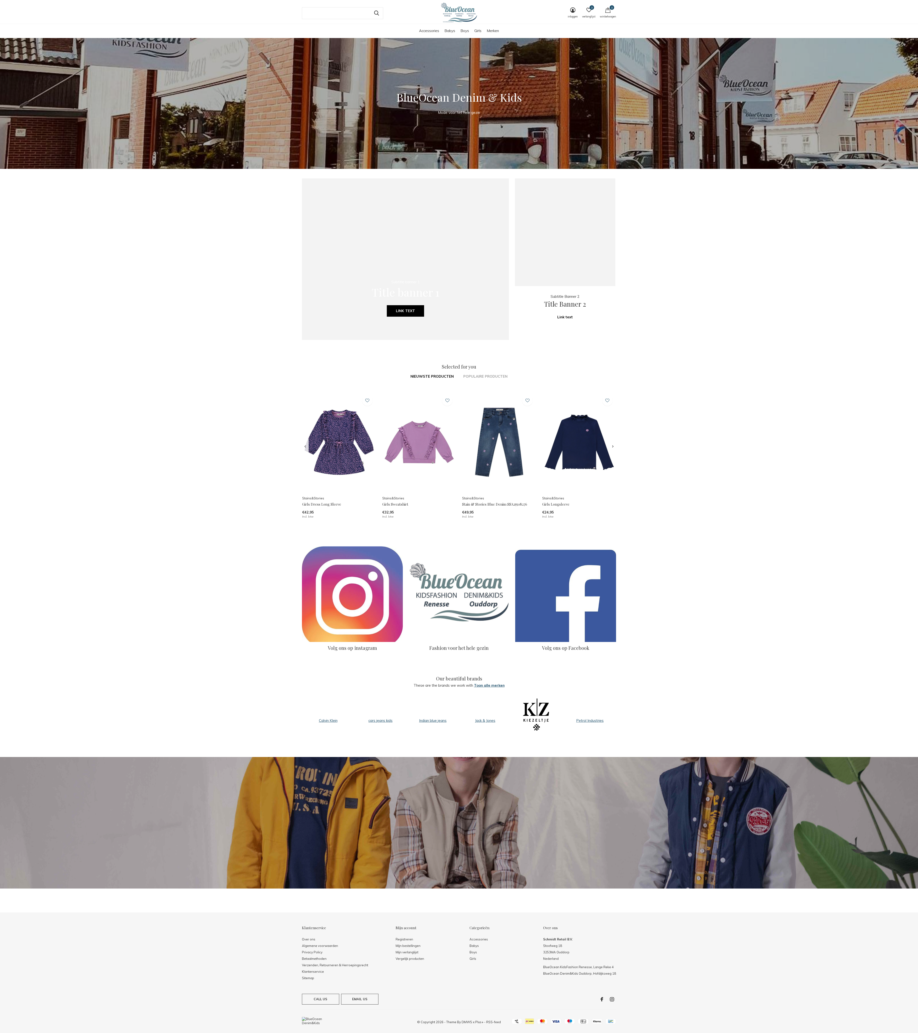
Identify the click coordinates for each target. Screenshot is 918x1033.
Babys (449, 30)
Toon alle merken (489, 685)
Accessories (429, 30)
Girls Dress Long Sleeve (321, 504)
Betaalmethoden (314, 959)
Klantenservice (313, 971)
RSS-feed (493, 1022)
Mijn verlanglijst (407, 952)
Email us (359, 999)
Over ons (308, 939)
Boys (464, 30)
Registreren (404, 939)
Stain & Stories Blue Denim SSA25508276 (494, 504)
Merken (493, 30)
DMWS (467, 1022)
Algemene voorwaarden (320, 946)
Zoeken (376, 13)
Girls (477, 30)
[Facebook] (602, 999)
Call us (320, 999)
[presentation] (305, 446)
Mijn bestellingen (408, 946)
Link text (405, 311)
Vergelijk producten (410, 959)
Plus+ (479, 1022)
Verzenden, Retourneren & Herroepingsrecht (335, 965)
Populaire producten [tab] (485, 376)
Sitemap (308, 978)
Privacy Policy (312, 952)
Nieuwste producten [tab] (432, 376)
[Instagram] (612, 999)
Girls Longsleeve (555, 504)
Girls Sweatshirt (395, 504)
